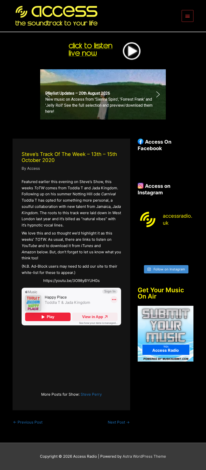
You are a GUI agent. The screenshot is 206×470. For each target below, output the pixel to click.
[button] (48, 94)
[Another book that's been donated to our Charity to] (158, 248)
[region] (103, 94)
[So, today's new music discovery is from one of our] (187, 239)
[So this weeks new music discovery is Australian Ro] (187, 248)
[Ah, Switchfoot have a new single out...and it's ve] (144, 248)
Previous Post (27, 422)
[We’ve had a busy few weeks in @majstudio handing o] (144, 239)
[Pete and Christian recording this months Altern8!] (173, 239)
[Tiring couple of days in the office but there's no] (158, 257)
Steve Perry (91, 394)
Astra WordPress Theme (144, 456)
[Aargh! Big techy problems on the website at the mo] (158, 239)
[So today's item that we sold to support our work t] (173, 248)
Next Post (119, 422)
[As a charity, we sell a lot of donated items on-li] (144, 257)
